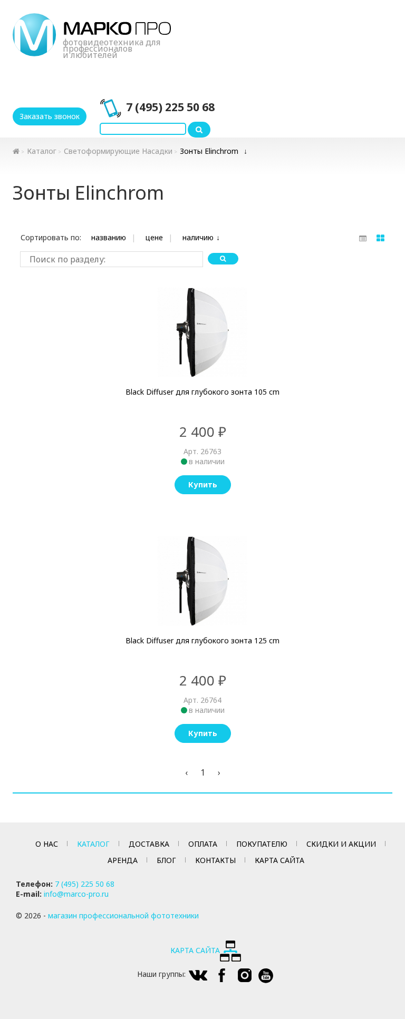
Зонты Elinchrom (209, 151)
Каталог (41, 151)
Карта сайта (279, 860)
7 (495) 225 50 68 (170, 107)
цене (154, 237)
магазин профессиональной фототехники (123, 915)
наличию (198, 237)
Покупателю (261, 844)
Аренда (123, 860)
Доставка (149, 844)
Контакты (215, 860)
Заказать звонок (50, 116)
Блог (166, 860)
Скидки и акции (341, 844)
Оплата (202, 844)
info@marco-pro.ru (76, 894)
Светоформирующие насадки (118, 151)
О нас (46, 844)
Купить (202, 484)
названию (108, 237)
